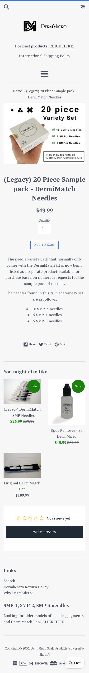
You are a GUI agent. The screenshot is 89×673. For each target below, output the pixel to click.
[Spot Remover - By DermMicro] (67, 402)
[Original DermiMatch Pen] (22, 465)
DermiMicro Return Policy (26, 586)
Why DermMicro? (18, 592)
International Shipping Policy (44, 55)
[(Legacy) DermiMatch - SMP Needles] (22, 391)
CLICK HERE (53, 621)
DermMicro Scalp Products (49, 648)
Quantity (44, 220)
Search (9, 580)
